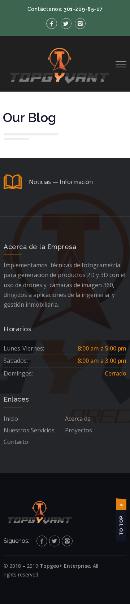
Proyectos (78, 430)
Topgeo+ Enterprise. (65, 565)
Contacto (16, 442)
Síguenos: (16, 540)
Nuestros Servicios (29, 430)
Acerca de (78, 419)
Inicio (11, 419)
